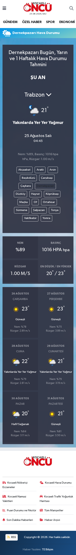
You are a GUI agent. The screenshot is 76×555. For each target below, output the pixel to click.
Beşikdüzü (28, 177)
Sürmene (21, 210)
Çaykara (25, 185)
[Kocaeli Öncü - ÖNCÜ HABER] (37, 7)
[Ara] (71, 8)
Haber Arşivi (52, 520)
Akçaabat (24, 169)
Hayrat (35, 193)
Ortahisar (49, 202)
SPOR (50, 22)
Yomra (46, 218)
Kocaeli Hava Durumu (58, 482)
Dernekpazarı (45, 185)
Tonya (54, 210)
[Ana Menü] (4, 8)
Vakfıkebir (30, 218)
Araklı (40, 169)
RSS (13, 537)
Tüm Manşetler (53, 510)
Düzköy (20, 193)
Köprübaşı (52, 193)
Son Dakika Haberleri (20, 520)
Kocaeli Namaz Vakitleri (15, 498)
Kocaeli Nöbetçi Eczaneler (15, 484)
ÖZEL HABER (32, 22)
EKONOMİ (67, 22)
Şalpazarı (39, 210)
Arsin (52, 169)
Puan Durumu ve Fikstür (21, 510)
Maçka (23, 202)
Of (35, 202)
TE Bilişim (47, 549)
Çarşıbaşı (47, 177)
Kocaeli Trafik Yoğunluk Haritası (56, 498)
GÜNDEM (10, 22)
